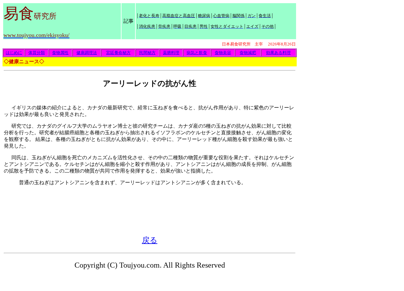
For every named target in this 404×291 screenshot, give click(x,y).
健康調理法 (86, 52)
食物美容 (223, 52)
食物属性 (60, 52)
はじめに (14, 52)
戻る (149, 240)
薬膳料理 (171, 52)
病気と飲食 (197, 52)
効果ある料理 (278, 52)
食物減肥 (248, 52)
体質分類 (36, 52)
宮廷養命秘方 (118, 52)
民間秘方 (147, 52)
